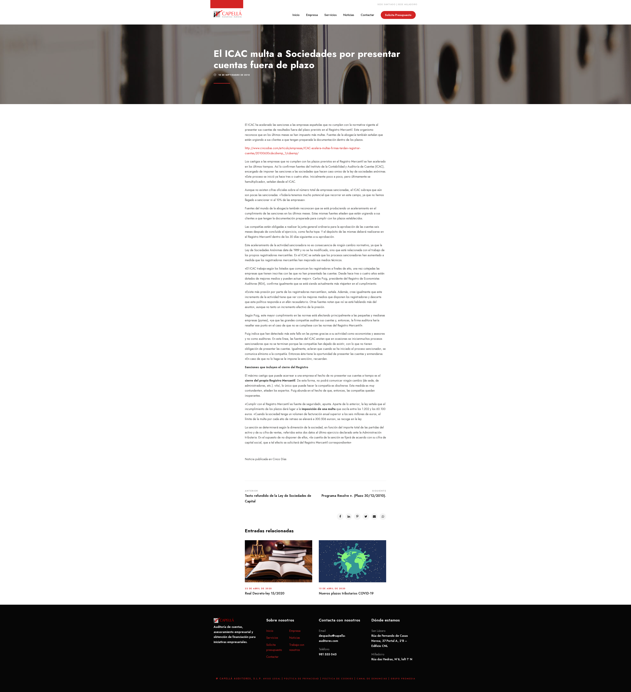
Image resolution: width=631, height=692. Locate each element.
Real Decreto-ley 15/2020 (264, 593)
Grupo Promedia (403, 678)
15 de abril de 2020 (332, 588)
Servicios (330, 15)
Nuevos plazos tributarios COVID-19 (346, 593)
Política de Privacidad (302, 678)
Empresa (312, 15)
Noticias (348, 15)
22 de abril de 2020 (258, 588)
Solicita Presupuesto (398, 15)
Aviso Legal (272, 678)
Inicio (296, 15)
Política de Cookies (338, 678)
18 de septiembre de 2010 (234, 75)
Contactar (367, 15)
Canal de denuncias (372, 678)
